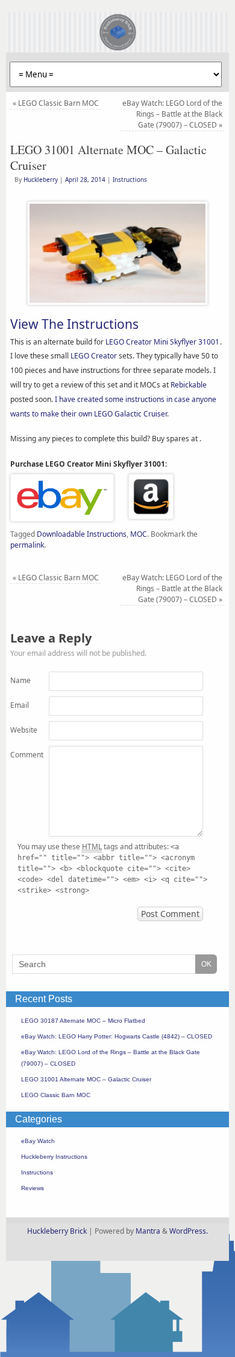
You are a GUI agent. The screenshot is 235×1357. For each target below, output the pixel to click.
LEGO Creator (93, 356)
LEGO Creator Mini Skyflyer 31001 (162, 342)
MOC (138, 534)
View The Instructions (74, 324)
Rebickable (189, 385)
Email (19, 705)
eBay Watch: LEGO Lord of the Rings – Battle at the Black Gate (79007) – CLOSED (172, 114)
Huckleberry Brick (57, 1231)
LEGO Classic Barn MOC (56, 103)
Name (20, 680)
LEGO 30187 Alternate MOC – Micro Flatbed (83, 1020)
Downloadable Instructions (82, 534)
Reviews (32, 1188)
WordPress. (188, 1231)
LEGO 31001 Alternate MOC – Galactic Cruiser (86, 1079)
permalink (27, 545)
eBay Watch (38, 1141)
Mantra (148, 1231)
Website (20, 730)
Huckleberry (41, 179)
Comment (20, 755)
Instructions (130, 179)
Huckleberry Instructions (54, 1156)
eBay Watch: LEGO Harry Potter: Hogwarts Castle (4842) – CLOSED (116, 1036)
